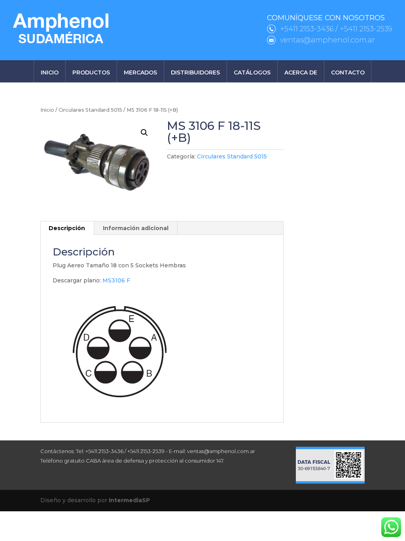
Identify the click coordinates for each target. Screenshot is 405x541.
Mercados (140, 72)
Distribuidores (195, 72)
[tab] (67, 228)
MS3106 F (116, 280)
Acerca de (300, 72)
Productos (91, 72)
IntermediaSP (129, 500)
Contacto (348, 72)
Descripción (67, 228)
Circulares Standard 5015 (90, 110)
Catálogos (252, 72)
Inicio (50, 72)
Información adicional (135, 228)
